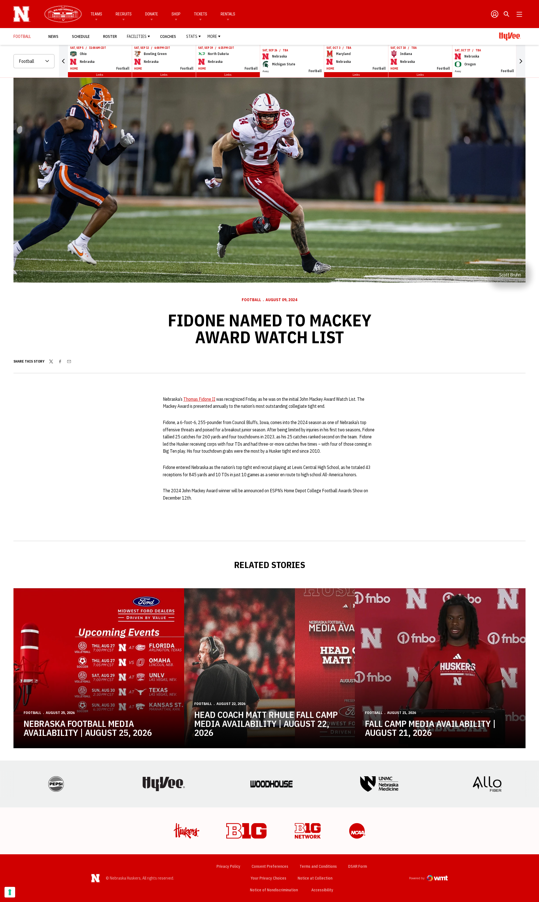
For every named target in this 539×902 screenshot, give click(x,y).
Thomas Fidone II (199, 399)
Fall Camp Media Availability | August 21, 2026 (430, 728)
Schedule (81, 36)
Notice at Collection (315, 878)
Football (251, 299)
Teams (96, 14)
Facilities (137, 36)
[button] (63, 61)
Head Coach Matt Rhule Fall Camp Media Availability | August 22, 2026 (266, 723)
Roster (110, 36)
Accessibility (322, 889)
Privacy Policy (228, 866)
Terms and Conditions (318, 866)
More (212, 36)
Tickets (200, 14)
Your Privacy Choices (268, 878)
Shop (176, 14)
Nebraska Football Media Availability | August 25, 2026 (88, 728)
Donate (151, 14)
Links (99, 74)
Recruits (124, 14)
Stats (191, 36)
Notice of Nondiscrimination (274, 889)
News (53, 36)
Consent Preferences (270, 866)
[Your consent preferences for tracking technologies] (9, 892)
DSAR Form (357, 866)
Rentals (228, 14)
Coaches (168, 36)
